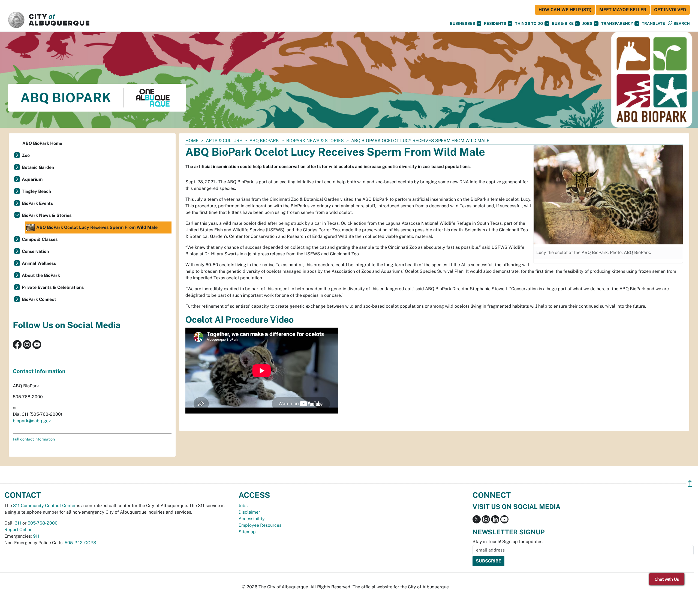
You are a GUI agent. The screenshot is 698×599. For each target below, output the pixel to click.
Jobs (587, 23)
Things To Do (529, 23)
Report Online (18, 529)
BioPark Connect (39, 299)
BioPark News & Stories (315, 140)
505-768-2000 (43, 523)
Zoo (26, 155)
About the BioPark (41, 275)
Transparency (617, 23)
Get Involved (670, 9)
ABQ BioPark (264, 140)
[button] (653, 24)
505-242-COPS (80, 542)
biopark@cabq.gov (32, 420)
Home (191, 140)
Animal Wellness (39, 263)
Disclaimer (249, 512)
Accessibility (252, 518)
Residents (495, 23)
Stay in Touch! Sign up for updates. (508, 541)
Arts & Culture (224, 140)
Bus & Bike (563, 23)
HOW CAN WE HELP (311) (564, 9)
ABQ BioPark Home (42, 143)
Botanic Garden (38, 167)
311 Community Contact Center (44, 505)
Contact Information (39, 371)
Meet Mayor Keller (622, 9)
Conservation (35, 251)
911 (36, 536)
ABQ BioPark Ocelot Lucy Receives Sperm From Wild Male (97, 227)
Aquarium (32, 179)
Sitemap (247, 531)
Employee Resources (260, 525)
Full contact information (34, 439)
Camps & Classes (40, 239)
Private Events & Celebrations (53, 287)
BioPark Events (37, 203)
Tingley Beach (36, 191)
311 (18, 523)
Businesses (462, 23)
